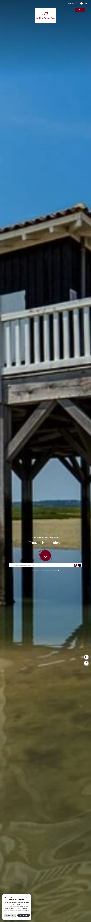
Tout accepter (23, 915)
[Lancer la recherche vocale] (45, 555)
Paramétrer (10, 915)
